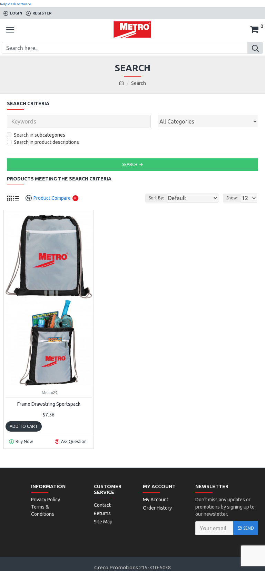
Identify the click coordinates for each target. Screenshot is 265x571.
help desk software (15, 4)
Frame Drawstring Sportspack (48, 404)
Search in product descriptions (46, 142)
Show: (232, 198)
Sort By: (156, 198)
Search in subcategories (39, 135)
